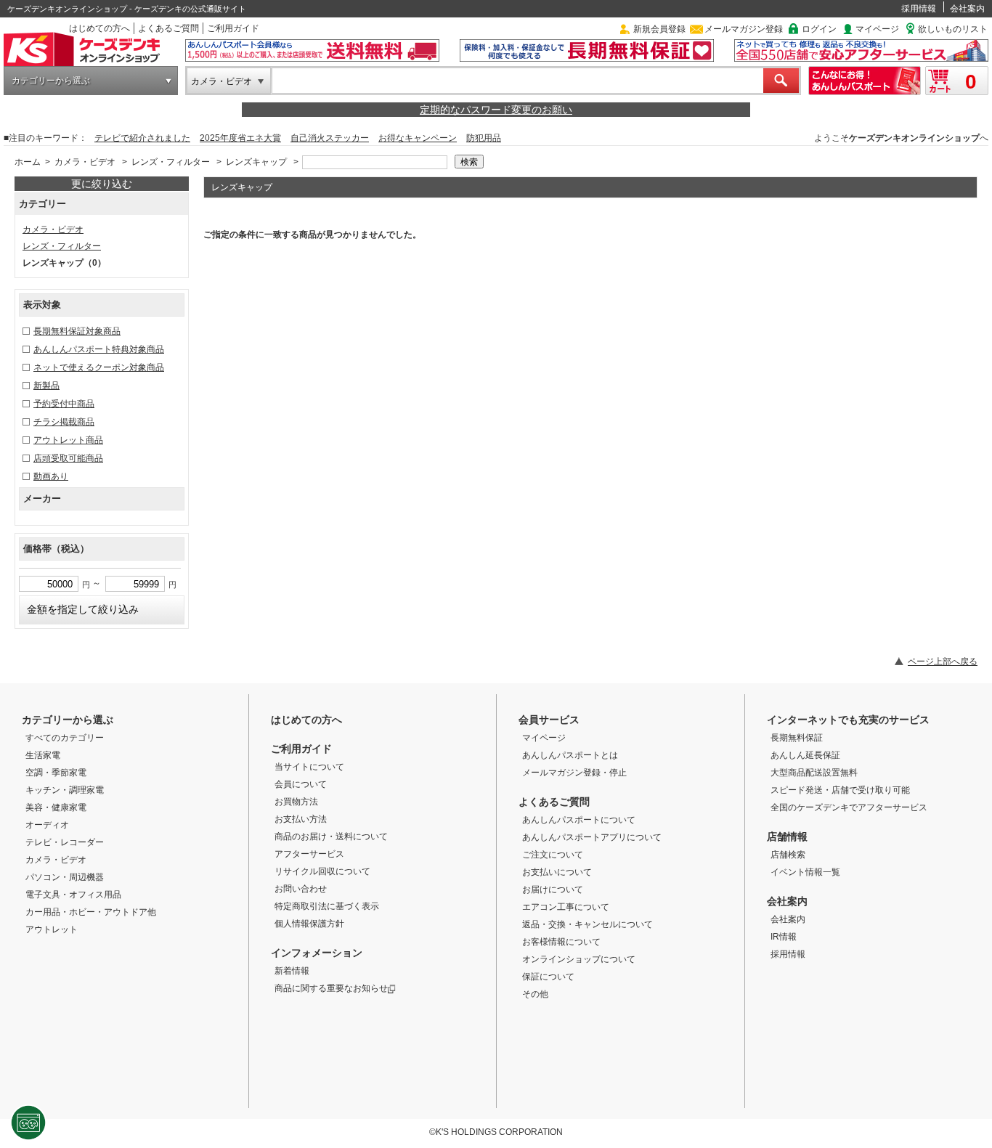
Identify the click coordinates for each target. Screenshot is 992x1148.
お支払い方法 (301, 819)
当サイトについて (309, 767)
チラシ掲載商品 (63, 422)
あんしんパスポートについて (578, 820)
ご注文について (552, 855)
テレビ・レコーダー (64, 842)
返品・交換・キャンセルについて (587, 924)
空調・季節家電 (55, 773)
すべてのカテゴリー (64, 738)
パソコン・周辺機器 (64, 877)
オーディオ (47, 825)
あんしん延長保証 (805, 755)
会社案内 (967, 9)
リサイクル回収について (322, 871)
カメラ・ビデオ (221, 81)
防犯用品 (483, 138)
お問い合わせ (301, 889)
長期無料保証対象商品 (77, 331)
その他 (535, 994)
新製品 (46, 385)
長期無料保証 (797, 738)
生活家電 (42, 755)
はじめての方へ (99, 28)
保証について (548, 977)
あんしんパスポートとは (570, 755)
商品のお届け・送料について (331, 836)
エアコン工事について (565, 907)
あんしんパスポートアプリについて (592, 837)
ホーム (28, 162)
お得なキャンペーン (417, 138)
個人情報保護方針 (309, 924)
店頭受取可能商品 (68, 458)
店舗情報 (787, 836)
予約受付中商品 (63, 404)
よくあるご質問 (168, 28)
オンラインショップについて (578, 959)
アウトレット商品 (68, 440)
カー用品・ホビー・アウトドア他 (90, 912)
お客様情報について (561, 942)
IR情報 (784, 937)
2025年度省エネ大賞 (240, 138)
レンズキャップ (256, 162)
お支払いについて (557, 872)
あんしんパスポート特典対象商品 (98, 349)
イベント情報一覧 (805, 872)
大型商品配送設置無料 (814, 773)
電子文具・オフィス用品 (73, 895)
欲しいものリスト (953, 29)
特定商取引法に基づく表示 (327, 906)
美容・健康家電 (55, 807)
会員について (301, 784)
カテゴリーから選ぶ (51, 81)
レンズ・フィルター (170, 162)
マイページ (877, 29)
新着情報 (292, 971)
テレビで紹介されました (142, 138)
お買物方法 (296, 802)
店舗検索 (788, 855)
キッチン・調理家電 (64, 790)
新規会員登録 (659, 29)
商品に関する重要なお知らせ (331, 988)
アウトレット (51, 929)
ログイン (819, 29)
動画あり (50, 476)
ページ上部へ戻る (942, 661)
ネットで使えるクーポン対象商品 (98, 367)
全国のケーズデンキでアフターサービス (849, 807)
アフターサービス (309, 854)
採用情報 (918, 9)
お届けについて (552, 889)
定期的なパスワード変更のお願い (496, 109)
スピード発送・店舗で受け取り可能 (840, 790)
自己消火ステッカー (329, 138)
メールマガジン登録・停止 (574, 773)
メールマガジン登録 (743, 29)
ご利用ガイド (233, 28)
